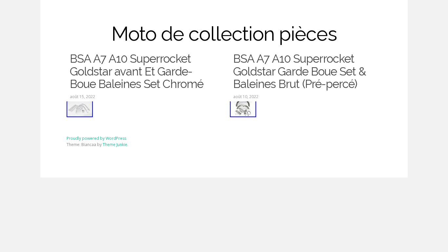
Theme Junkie (115, 144)
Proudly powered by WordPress (96, 138)
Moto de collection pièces (224, 33)
